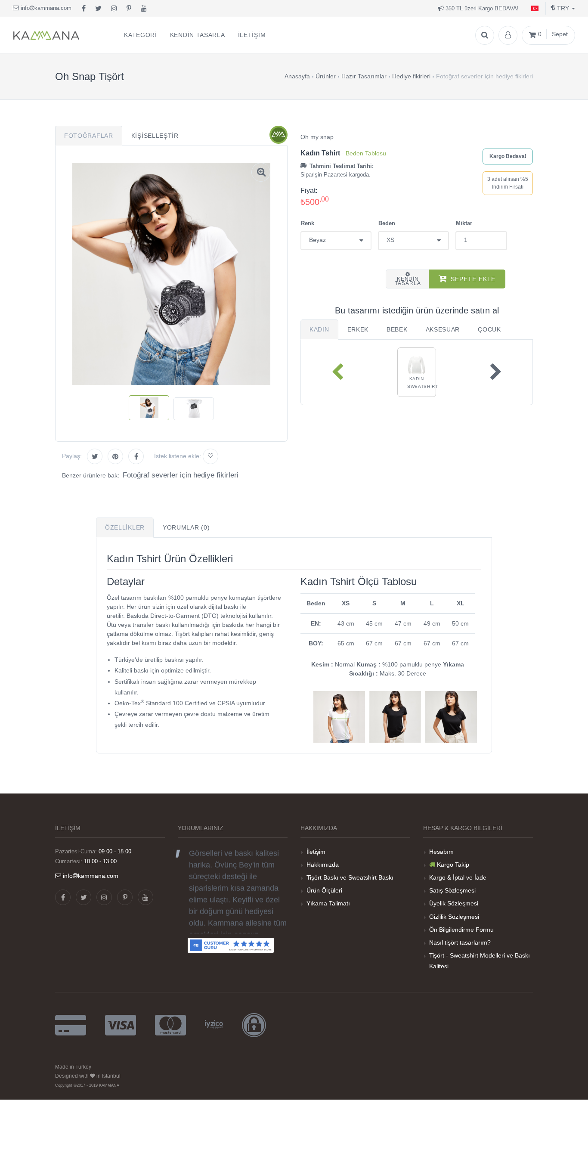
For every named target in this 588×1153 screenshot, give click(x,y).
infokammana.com (45, 8)
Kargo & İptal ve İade (457, 877)
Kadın (319, 329)
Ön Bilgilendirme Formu (461, 929)
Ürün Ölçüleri (324, 890)
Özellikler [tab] (125, 527)
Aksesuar (443, 329)
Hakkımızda (322, 864)
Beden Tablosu (366, 153)
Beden (386, 223)
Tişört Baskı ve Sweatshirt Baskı (349, 877)
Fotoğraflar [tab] (88, 135)
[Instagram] (114, 8)
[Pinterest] (129, 8)
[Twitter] (98, 8)
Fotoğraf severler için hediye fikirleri (180, 475)
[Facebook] (84, 8)
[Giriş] (508, 35)
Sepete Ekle (473, 279)
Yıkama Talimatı (328, 903)
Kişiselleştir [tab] (155, 135)
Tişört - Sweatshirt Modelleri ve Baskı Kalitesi (479, 961)
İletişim (315, 851)
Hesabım (441, 851)
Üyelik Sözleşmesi (453, 903)
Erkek (358, 329)
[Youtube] (144, 8)
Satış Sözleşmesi (452, 890)
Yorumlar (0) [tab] (186, 527)
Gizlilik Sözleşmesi (454, 916)
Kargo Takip (453, 864)
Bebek (397, 329)
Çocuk (489, 329)
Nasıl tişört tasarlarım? (460, 942)
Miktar (464, 223)
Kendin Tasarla (408, 281)
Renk (307, 223)
